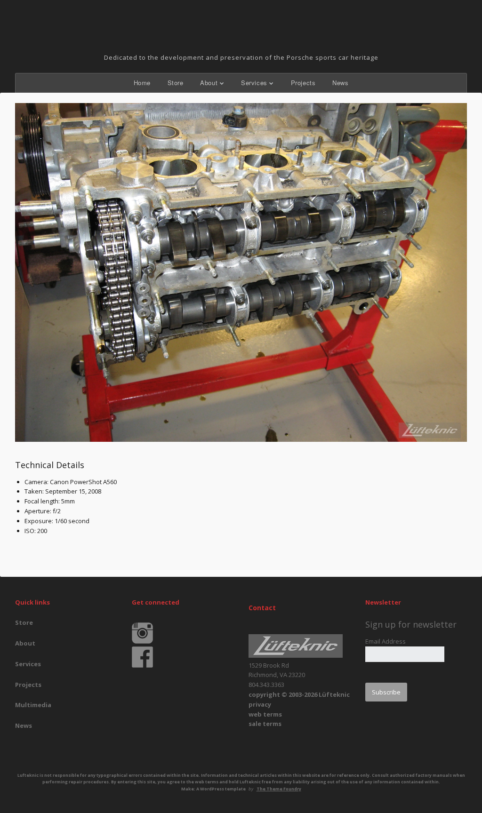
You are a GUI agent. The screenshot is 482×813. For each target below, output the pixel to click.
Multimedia (33, 705)
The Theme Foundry (279, 789)
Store (176, 82)
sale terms (265, 723)
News (340, 82)
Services (254, 82)
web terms (265, 714)
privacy (260, 704)
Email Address (385, 641)
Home (142, 82)
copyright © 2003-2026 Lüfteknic (299, 694)
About (208, 82)
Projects (303, 82)
